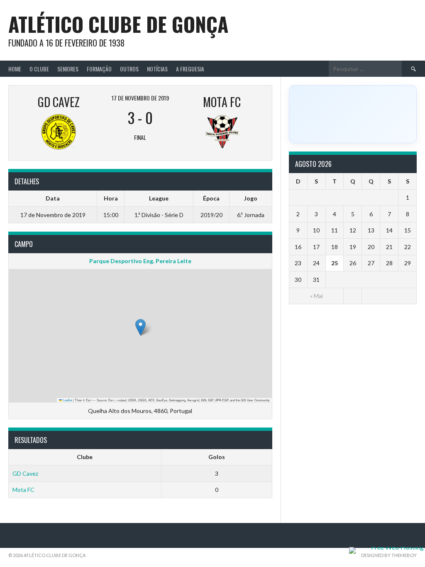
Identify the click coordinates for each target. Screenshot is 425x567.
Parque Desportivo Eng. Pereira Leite (140, 260)
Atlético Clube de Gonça (118, 24)
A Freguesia (190, 68)
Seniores (67, 68)
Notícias (157, 68)
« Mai (316, 295)
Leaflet (67, 400)
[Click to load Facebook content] (353, 114)
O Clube (39, 68)
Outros (129, 68)
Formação (99, 68)
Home (14, 68)
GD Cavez (25, 473)
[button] (140, 327)
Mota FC (23, 489)
